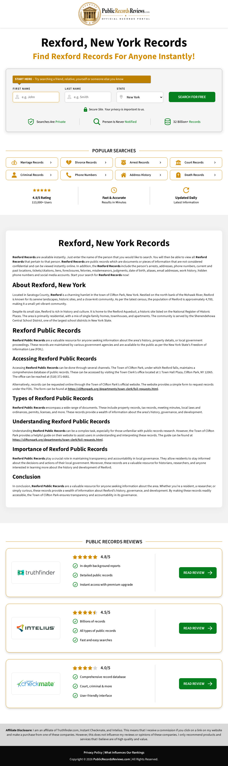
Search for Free (192, 97)
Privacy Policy (93, 752)
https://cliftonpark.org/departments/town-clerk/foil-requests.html (113, 389)
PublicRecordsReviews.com (111, 759)
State (121, 89)
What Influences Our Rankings (124, 752)
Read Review (193, 572)
